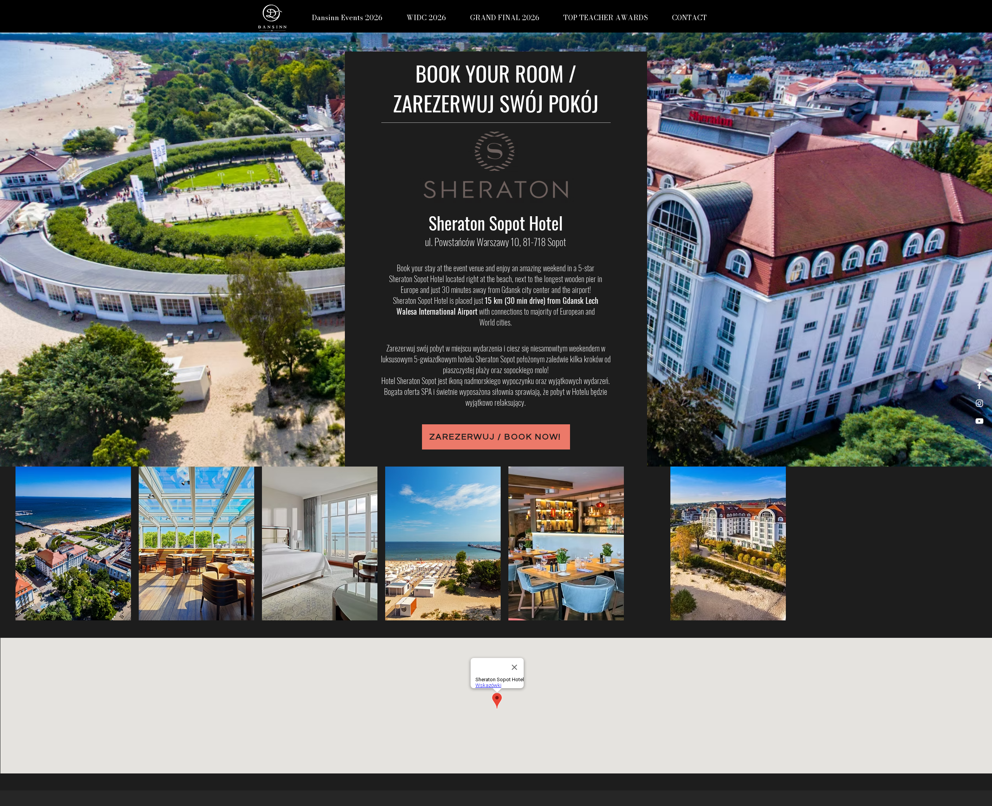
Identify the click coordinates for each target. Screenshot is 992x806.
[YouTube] (979, 421)
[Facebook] (979, 385)
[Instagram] (979, 403)
